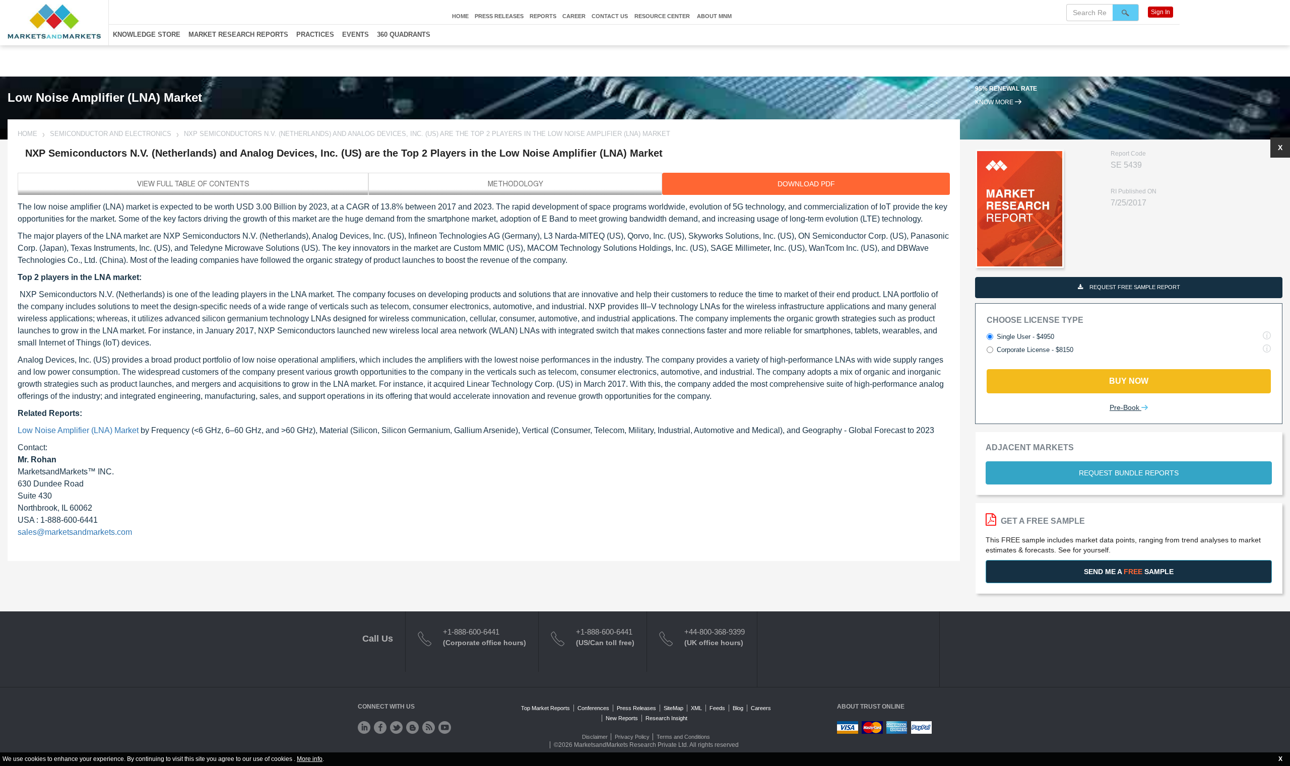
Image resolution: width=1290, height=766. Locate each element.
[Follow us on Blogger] (412, 727)
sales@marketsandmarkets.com (75, 532)
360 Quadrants (403, 34)
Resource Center (662, 16)
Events (355, 34)
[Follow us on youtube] (444, 727)
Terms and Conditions (683, 737)
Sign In (1160, 12)
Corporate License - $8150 (1035, 350)
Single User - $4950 (1025, 336)
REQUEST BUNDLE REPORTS (1129, 473)
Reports (543, 16)
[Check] (364, 727)
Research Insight (666, 718)
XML (696, 708)
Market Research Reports (238, 34)
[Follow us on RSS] (428, 727)
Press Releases (499, 16)
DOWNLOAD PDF (806, 184)
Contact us (610, 16)
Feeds (717, 708)
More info (309, 758)
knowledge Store (146, 34)
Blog (738, 708)
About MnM (714, 16)
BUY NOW (1128, 381)
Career (574, 16)
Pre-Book (1125, 407)
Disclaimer (595, 737)
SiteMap (673, 708)
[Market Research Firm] (54, 21)
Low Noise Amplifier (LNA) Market (78, 430)
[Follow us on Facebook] (380, 727)
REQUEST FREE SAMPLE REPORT (1134, 287)
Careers (761, 708)
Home (460, 16)
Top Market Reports (545, 708)
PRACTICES (315, 34)
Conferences (593, 708)
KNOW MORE (995, 102)
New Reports (622, 718)
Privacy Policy (632, 737)
